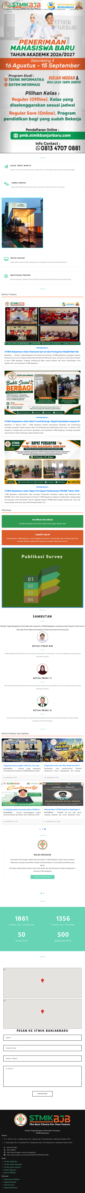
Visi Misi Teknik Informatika (13, 1164)
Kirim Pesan (42, 1094)
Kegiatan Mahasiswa (10, 1187)
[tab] (40, 829)
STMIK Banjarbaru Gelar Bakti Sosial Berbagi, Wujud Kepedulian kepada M (42, 421)
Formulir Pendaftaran (42, 877)
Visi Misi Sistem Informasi (12, 1167)
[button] (19, 9)
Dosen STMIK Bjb (9, 1173)
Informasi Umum (9, 1185)
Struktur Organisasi (10, 1170)
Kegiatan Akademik (10, 1182)
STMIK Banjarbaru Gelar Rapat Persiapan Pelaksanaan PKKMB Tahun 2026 (42, 491)
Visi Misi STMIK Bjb (10, 1161)
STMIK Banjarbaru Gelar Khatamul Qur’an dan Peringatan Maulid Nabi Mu (42, 352)
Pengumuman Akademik (11, 1179)
